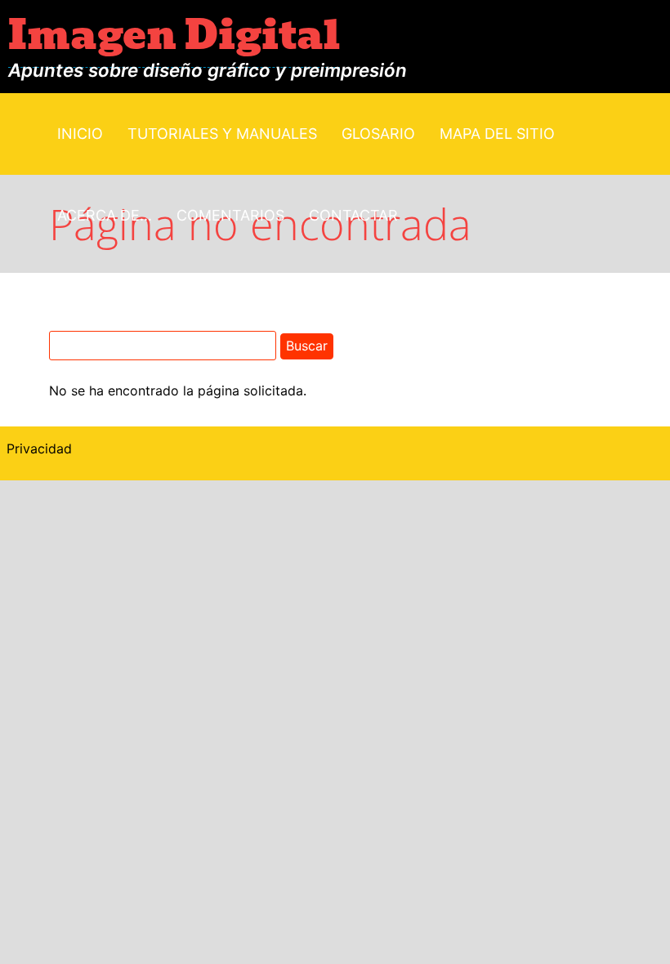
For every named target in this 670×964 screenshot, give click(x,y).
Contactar (353, 215)
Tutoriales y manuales (222, 133)
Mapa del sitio (497, 133)
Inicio (80, 133)
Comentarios (230, 215)
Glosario (378, 133)
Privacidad (39, 448)
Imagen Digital (174, 35)
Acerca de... (104, 215)
